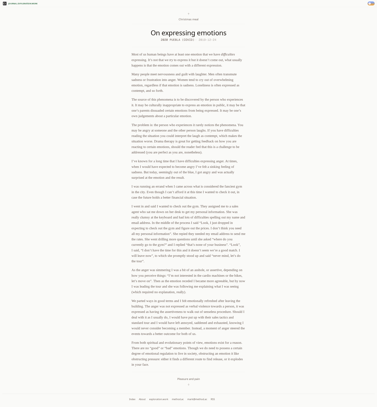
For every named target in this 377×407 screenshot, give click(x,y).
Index (132, 399)
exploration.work (158, 399)
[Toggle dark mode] (372, 3)
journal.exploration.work (23, 3)
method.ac (178, 399)
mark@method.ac (197, 399)
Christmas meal (189, 16)
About (142, 399)
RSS (213, 399)
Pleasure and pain (188, 381)
